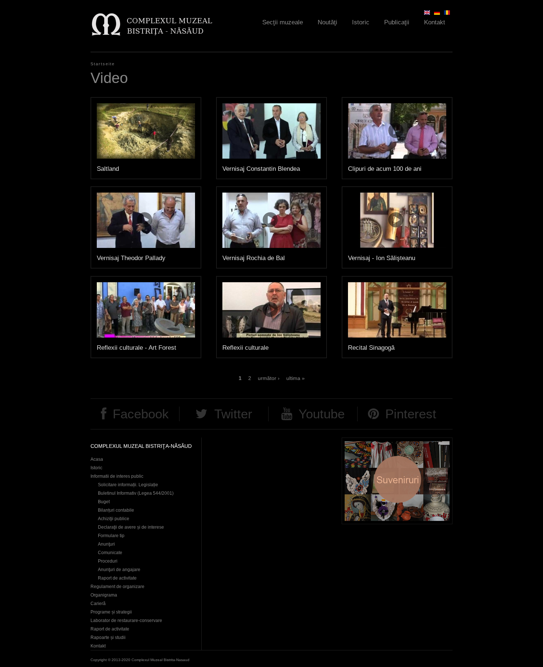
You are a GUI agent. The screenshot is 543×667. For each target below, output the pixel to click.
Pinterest (410, 414)
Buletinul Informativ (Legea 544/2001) (136, 493)
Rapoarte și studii (108, 637)
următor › (269, 378)
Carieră (98, 603)
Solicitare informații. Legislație (128, 484)
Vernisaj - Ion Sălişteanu (381, 258)
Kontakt (434, 22)
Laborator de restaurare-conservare (126, 620)
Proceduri (107, 561)
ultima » (295, 378)
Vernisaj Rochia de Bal (253, 258)
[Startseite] (151, 24)
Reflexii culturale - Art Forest (136, 347)
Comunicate (110, 552)
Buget (104, 501)
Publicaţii (396, 22)
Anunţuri (106, 544)
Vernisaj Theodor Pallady (131, 258)
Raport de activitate (117, 578)
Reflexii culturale (245, 347)
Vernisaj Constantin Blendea (261, 168)
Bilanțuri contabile (116, 510)
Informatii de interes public (116, 476)
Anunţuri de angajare (119, 569)
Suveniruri (397, 481)
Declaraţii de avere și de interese (131, 527)
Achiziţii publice (113, 518)
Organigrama (103, 595)
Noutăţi (327, 22)
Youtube (321, 414)
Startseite (102, 64)
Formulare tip (111, 535)
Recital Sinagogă (371, 347)
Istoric (360, 22)
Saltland (108, 168)
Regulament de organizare (117, 586)
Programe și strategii (111, 612)
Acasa (96, 459)
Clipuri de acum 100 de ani (384, 168)
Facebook (141, 414)
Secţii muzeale (282, 22)
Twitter (233, 414)
